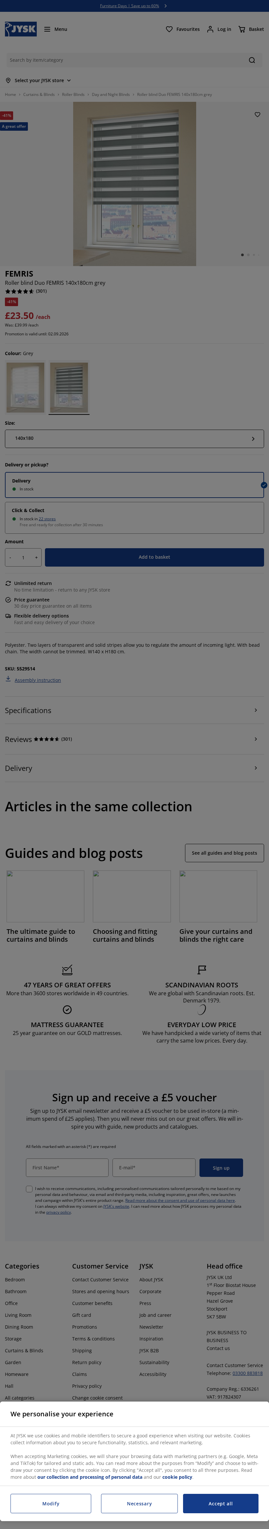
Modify (50, 1503)
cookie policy (177, 1477)
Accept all (221, 1503)
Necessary (139, 1503)
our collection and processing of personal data (90, 1477)
